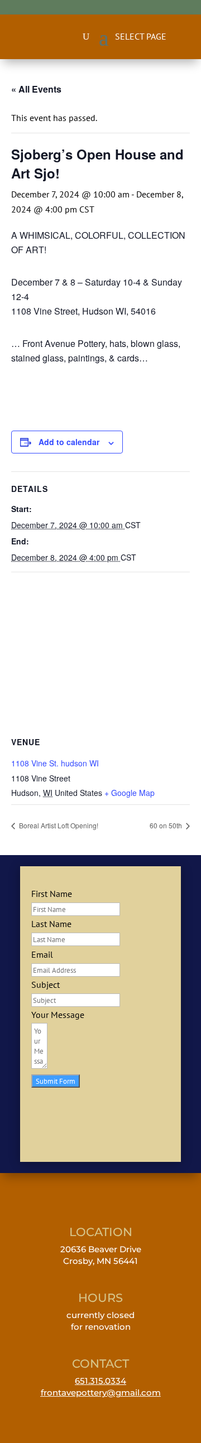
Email (42, 954)
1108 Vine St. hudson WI (55, 763)
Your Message (57, 1014)
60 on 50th (167, 825)
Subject (45, 984)
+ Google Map (129, 792)
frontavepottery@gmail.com (101, 1392)
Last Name (51, 923)
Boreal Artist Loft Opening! (57, 825)
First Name (51, 893)
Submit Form (55, 1081)
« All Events (36, 89)
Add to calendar (69, 441)
